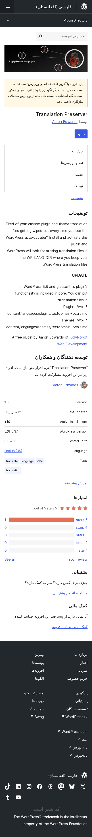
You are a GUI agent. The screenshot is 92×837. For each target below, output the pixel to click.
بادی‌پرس (78, 755)
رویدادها (38, 701)
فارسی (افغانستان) (62, 775)
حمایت (36, 709)
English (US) (13, 451)
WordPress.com (72, 731)
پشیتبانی (81, 701)
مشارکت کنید (33, 693)
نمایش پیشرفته (76, 483)
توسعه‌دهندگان (77, 709)
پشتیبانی (77, 197)
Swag (37, 717)
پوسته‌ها (38, 662)
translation (13, 470)
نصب (79, 174)
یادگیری (82, 693)
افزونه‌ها (37, 670)
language (27, 461)
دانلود (81, 134)
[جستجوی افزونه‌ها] (40, 36)
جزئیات (77, 151)
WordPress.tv (74, 717)
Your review (78, 559)
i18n (40, 461)
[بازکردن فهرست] (7, 6)
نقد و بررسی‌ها (72, 163)
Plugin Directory (76, 20)
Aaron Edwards (64, 121)
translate (12, 461)
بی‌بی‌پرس (78, 747)
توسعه (78, 186)
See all (9, 559)
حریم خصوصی (77, 678)
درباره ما (81, 654)
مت (82, 739)
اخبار (84, 662)
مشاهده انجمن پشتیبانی (70, 593)
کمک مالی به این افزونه (70, 626)
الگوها (39, 678)
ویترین (39, 654)
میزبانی (82, 670)
